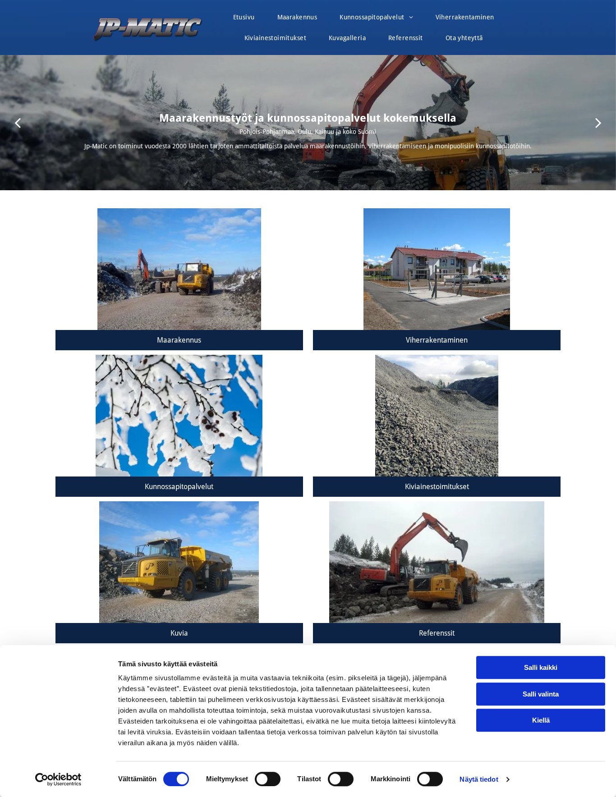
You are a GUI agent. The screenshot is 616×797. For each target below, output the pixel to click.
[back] (17, 122)
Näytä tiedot (479, 779)
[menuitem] (244, 19)
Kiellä (541, 720)
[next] (598, 122)
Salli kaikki (540, 667)
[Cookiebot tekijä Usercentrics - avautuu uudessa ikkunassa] (58, 779)
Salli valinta (541, 694)
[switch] (267, 779)
